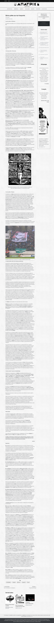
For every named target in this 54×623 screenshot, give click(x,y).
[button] (49, 1)
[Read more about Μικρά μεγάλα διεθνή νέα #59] (9, 598)
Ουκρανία (23, 582)
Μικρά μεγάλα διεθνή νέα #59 (44, 47)
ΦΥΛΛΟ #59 (7, 608)
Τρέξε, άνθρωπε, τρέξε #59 (44, 54)
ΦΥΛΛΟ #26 (10, 18)
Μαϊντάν (18, 582)
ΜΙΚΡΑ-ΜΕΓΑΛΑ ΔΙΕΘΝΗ (9, 607)
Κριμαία (14, 582)
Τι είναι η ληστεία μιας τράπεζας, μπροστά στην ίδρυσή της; (43, 51)
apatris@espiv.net (42, 146)
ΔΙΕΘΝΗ (6, 18)
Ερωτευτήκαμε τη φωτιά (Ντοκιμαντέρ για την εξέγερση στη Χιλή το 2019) (44, 33)
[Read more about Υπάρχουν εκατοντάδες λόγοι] (30, 597)
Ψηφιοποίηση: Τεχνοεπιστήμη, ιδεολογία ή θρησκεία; (44, 58)
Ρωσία (28, 582)
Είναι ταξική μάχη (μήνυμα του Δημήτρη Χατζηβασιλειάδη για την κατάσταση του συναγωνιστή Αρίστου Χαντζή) (44, 38)
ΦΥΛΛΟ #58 (30, 605)
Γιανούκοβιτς (8, 582)
